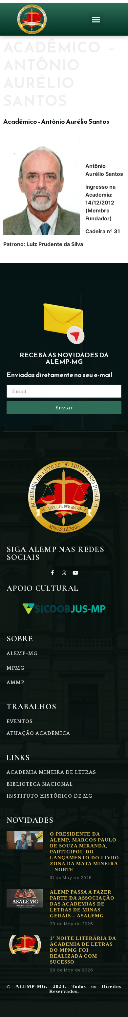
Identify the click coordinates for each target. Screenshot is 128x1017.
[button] (96, 19)
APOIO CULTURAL (42, 588)
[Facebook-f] (52, 573)
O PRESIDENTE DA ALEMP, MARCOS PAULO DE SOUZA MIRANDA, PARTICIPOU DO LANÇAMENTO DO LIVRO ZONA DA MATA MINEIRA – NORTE (84, 851)
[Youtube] (75, 573)
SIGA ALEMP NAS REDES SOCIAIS (55, 553)
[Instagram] (64, 573)
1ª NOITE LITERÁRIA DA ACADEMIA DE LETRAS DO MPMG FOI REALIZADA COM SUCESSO (83, 950)
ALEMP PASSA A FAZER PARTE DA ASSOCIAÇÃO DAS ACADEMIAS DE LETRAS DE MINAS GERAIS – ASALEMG (82, 903)
